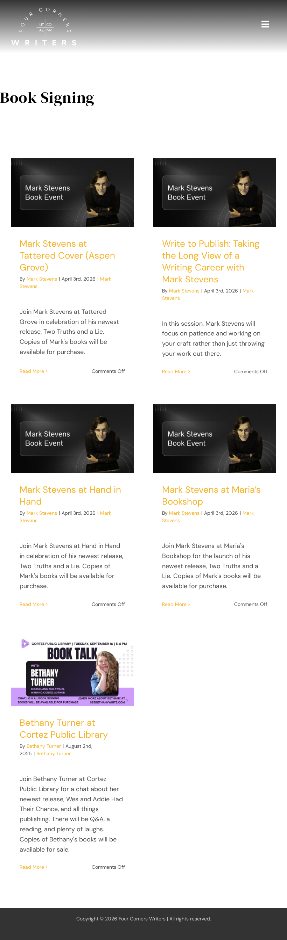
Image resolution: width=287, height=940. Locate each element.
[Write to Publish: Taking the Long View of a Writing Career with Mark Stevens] (214, 192)
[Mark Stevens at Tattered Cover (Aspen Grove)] (72, 192)
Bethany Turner (44, 746)
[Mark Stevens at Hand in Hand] (72, 438)
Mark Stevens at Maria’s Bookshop (211, 495)
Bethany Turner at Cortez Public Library (64, 728)
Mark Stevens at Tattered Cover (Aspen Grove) (67, 255)
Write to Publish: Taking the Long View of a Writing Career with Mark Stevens (211, 261)
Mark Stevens (42, 279)
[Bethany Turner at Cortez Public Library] (72, 671)
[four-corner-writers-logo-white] (43, 10)
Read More (32, 371)
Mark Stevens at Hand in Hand (70, 495)
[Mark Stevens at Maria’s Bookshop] (214, 438)
